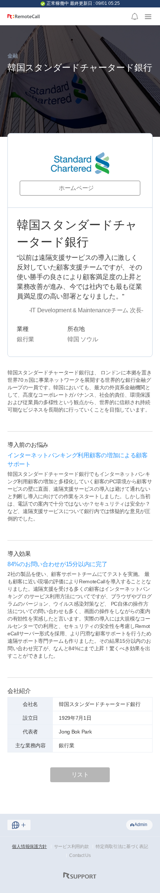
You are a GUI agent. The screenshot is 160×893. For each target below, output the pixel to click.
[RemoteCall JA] (23, 19)
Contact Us (79, 855)
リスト (80, 774)
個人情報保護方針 (29, 846)
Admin (140, 824)
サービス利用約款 (71, 846)
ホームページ (76, 188)
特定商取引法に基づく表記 (122, 846)
